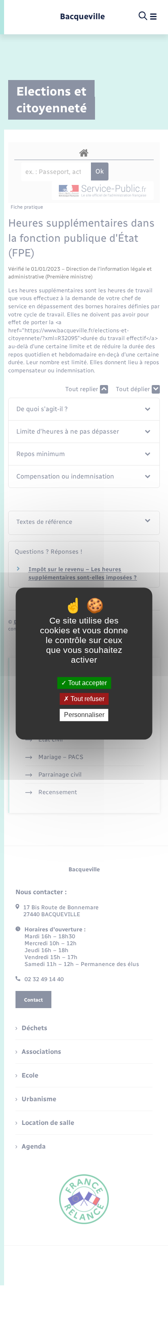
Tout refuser (86, 698)
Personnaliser (84, 715)
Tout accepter (86, 682)
